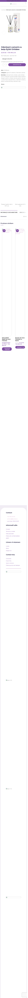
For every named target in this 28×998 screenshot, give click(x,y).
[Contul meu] (21, 4)
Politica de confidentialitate (13, 536)
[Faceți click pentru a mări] (3, 32)
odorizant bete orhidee (12, 75)
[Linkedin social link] (7, 84)
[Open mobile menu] (1, 4)
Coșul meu (8, 561)
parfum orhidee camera (11, 78)
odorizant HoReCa (20, 79)
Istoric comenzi (10, 563)
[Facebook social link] (5, 84)
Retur (7, 548)
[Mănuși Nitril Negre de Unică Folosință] (7, 283)
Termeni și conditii (10, 531)
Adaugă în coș (17, 64)
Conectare (8, 558)
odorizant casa (16, 81)
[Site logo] (13, 4)
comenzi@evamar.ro (12, 519)
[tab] (9, 212)
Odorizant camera (20, 72)
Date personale (10, 533)
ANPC (7, 538)
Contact (8, 529)
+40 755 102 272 (11, 516)
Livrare (7, 546)
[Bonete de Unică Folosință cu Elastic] (20, 283)
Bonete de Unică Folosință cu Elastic (20, 339)
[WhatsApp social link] (9, 84)
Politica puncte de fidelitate (13, 565)
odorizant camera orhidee (11, 76)
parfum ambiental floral (7, 81)
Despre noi (8, 550)
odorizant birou (12, 79)
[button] (20, 347)
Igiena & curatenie (11, 72)
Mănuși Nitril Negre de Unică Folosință (6, 339)
